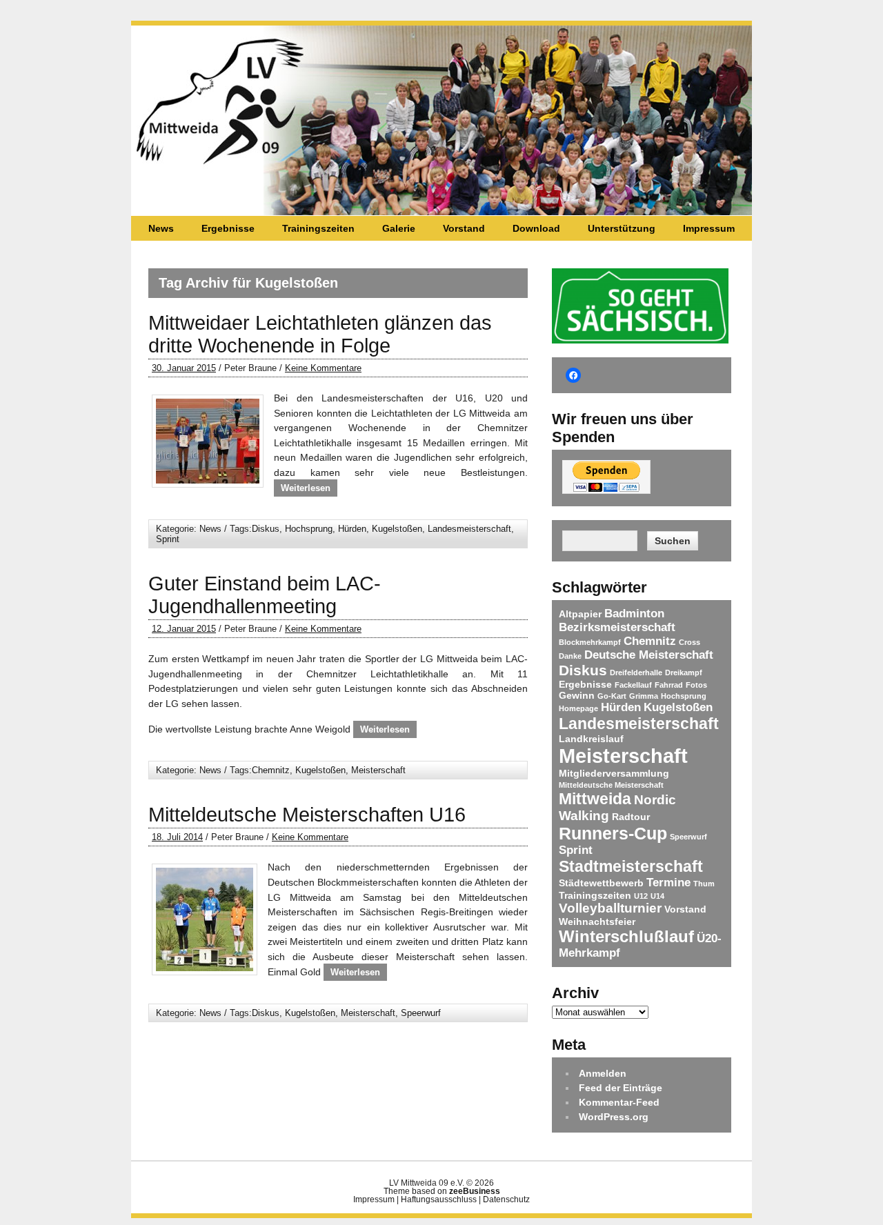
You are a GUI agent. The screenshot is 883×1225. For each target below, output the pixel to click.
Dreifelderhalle (636, 672)
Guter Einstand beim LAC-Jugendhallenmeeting (264, 594)
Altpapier (580, 613)
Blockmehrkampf (590, 642)
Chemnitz (271, 770)
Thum (704, 883)
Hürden (352, 529)
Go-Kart (611, 696)
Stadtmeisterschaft (631, 866)
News (161, 228)
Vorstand (464, 228)
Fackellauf (633, 685)
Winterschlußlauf (626, 936)
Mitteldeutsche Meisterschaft (611, 785)
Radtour (631, 816)
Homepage (578, 708)
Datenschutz (506, 1199)
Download (536, 228)
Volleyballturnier (610, 908)
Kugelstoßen (397, 529)
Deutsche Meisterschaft (648, 654)
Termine (668, 882)
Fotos (696, 685)
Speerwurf (421, 1013)
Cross (689, 642)
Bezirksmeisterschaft (617, 627)
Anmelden (602, 1073)
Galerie (398, 228)
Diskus (265, 529)
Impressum (709, 228)
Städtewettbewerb (601, 882)
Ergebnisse (228, 228)
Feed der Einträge (620, 1087)
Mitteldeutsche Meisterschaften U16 (307, 815)
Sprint (167, 539)
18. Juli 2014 (177, 837)
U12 (641, 896)
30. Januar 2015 (184, 368)
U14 (657, 896)
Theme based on (442, 1191)
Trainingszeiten (318, 228)
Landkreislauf (591, 738)
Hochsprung (309, 529)
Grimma (643, 696)
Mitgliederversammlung (614, 773)
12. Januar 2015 (184, 629)
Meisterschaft (378, 770)
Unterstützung (621, 228)
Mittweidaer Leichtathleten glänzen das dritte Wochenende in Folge (320, 334)
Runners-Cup (613, 833)
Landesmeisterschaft (469, 529)
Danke (570, 656)
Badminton (634, 613)
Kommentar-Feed (619, 1102)
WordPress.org (613, 1116)
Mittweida (595, 799)
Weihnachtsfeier (597, 921)
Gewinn (577, 695)
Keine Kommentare (323, 368)
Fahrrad (669, 685)
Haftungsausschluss (439, 1199)
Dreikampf (683, 672)
